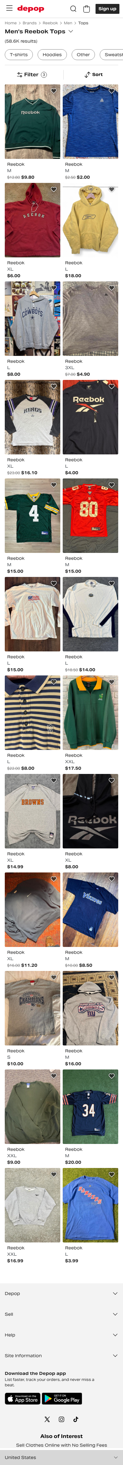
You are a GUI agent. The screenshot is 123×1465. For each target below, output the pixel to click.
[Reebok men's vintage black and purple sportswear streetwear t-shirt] (90, 909)
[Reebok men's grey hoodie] (32, 318)
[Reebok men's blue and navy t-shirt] (90, 121)
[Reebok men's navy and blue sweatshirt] (32, 909)
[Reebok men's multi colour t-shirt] (32, 417)
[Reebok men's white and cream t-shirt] (32, 614)
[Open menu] (9, 8)
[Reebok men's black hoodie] (90, 811)
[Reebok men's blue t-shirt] (90, 1205)
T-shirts (19, 54)
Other (83, 54)
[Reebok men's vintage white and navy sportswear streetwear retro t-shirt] (90, 614)
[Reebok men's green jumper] (32, 121)
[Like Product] (54, 91)
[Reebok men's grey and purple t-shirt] (90, 318)
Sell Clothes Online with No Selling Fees (61, 1445)
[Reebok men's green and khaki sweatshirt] (32, 1106)
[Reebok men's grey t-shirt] (32, 1008)
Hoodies (52, 54)
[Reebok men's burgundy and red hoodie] (32, 220)
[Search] (73, 9)
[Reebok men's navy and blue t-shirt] (90, 417)
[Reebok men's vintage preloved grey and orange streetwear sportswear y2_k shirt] (32, 811)
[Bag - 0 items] (86, 9)
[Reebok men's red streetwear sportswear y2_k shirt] (90, 515)
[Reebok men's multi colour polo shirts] (32, 712)
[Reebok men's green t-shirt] (32, 515)
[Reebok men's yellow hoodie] (90, 220)
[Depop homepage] (30, 8)
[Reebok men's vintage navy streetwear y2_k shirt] (90, 1106)
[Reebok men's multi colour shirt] (90, 712)
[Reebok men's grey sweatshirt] (32, 1205)
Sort (97, 74)
